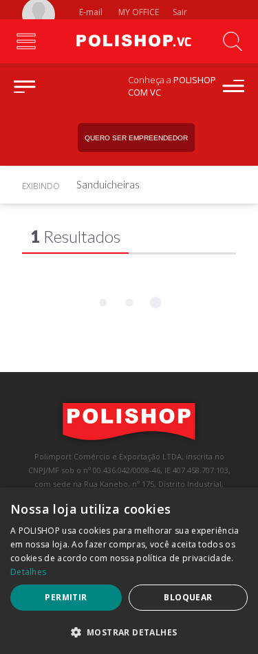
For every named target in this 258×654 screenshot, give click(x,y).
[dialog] (129, 571)
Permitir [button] (66, 597)
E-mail (90, 12)
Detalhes (28, 572)
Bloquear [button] (188, 597)
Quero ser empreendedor (136, 138)
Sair (181, 12)
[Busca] (232, 41)
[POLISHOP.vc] (129, 41)
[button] (129, 631)
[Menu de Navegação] (26, 41)
